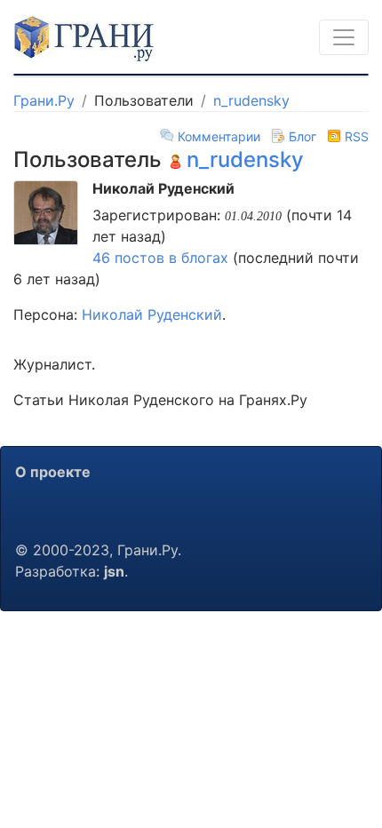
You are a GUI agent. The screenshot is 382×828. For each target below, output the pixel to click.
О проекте (53, 472)
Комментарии (219, 136)
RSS (355, 136)
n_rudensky (251, 100)
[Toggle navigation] (344, 37)
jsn (114, 571)
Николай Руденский (152, 314)
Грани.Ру (44, 100)
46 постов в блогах (162, 258)
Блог (302, 136)
